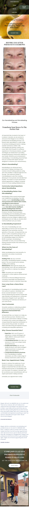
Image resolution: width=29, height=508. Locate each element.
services (5, 144)
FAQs (14, 5)
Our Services (14, 1)
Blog (14, 8)
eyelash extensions (7, 146)
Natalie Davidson (5, 442)
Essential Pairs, (8, 135)
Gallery (14, 12)
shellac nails (17, 146)
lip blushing (13, 147)
